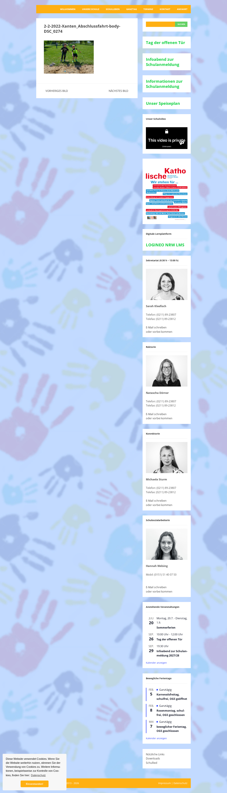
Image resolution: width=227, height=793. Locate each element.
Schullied (151, 763)
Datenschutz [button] (38, 775)
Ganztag (131, 9)
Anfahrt (182, 9)
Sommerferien (166, 627)
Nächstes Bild (118, 91)
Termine (148, 9)
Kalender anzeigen (156, 662)
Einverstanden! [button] (34, 784)
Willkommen (67, 9)
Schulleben (113, 9)
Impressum (164, 783)
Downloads (153, 758)
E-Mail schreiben (156, 327)
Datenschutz (180, 783)
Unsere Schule (90, 9)
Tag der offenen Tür (169, 639)
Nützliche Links (155, 754)
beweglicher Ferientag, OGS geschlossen (172, 729)
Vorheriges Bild (57, 91)
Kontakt (165, 9)
